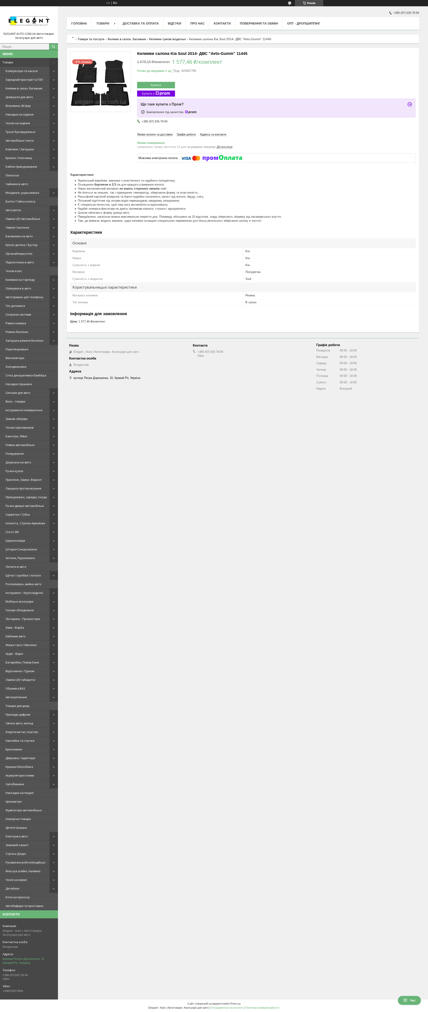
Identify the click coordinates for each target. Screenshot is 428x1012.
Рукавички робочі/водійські (25, 862)
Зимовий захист (17, 845)
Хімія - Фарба (15, 628)
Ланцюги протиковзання (23, 488)
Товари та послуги (91, 39)
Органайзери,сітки (19, 254)
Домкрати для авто (19, 97)
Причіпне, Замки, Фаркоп (24, 480)
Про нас (197, 23)
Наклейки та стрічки (20, 741)
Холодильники (16, 367)
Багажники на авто (19, 236)
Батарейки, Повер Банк (22, 662)
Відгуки (174, 23)
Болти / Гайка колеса (20, 201)
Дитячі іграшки (16, 828)
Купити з (148, 93)
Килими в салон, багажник (24, 88)
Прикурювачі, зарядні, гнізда (26, 497)
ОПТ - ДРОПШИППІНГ (303, 23)
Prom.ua (235, 1003)
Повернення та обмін (259, 23)
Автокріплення (16, 697)
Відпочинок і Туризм (20, 671)
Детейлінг (13, 888)
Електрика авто (17, 836)
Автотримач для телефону (24, 297)
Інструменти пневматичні (24, 410)
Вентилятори (15, 358)
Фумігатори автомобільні (24, 810)
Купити (156, 85)
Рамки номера (16, 323)
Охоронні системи (18, 314)
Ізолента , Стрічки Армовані (25, 523)
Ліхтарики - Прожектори (23, 619)
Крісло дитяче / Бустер (22, 245)
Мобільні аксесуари (19, 601)
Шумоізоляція (15, 541)
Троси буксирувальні (20, 132)
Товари (8, 62)
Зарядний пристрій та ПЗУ (24, 80)
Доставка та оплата (141, 23)
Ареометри (14, 801)
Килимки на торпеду (20, 280)
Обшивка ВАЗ (15, 688)
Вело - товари (15, 401)
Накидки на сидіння (19, 114)
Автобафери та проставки (24, 906)
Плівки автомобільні (20, 445)
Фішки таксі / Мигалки (21, 645)
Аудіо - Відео (14, 654)
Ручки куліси (14, 471)
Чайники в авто (17, 184)
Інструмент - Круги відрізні (24, 593)
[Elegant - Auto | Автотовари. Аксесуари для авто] (29, 21)
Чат (413, 1000)
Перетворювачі (17, 349)
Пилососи (12, 175)
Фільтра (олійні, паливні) (23, 871)
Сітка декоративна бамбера (26, 375)
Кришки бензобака (19, 767)
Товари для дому (17, 706)
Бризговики (14, 749)
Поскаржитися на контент (227, 1007)
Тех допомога (15, 306)
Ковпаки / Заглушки (20, 149)
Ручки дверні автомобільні (25, 506)
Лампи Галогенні (17, 227)
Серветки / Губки (18, 514)
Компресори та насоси (22, 71)
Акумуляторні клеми (20, 775)
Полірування (15, 454)
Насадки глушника (19, 384)
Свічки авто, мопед (19, 723)
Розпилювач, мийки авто (23, 584)
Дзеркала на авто (18, 462)
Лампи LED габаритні (20, 680)
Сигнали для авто (18, 393)
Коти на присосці (18, 897)
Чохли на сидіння (18, 123)
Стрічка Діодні (16, 854)
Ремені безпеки (17, 332)
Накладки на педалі (20, 793)
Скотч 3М (12, 532)
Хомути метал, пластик (22, 732)
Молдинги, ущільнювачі (22, 193)
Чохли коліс (14, 271)
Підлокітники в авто (20, 262)
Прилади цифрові (18, 715)
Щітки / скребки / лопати (23, 575)
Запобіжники (15, 784)
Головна (79, 23)
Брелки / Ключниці (19, 158)
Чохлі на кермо (16, 880)
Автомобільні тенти (20, 140)
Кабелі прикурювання (21, 167)
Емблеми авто (16, 636)
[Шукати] (53, 46)
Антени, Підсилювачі (20, 558)
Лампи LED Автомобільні (23, 219)
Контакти (222, 23)
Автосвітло (13, 210)
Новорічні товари (18, 819)
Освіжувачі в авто (18, 288)
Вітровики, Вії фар (18, 106)
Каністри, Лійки (16, 436)
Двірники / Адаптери (20, 758)
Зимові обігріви (16, 419)
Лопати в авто (16, 567)
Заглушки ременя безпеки (24, 341)
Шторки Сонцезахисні (21, 549)
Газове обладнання (20, 610)
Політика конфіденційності (262, 1007)
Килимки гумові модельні (167, 39)
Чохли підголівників (20, 427)
